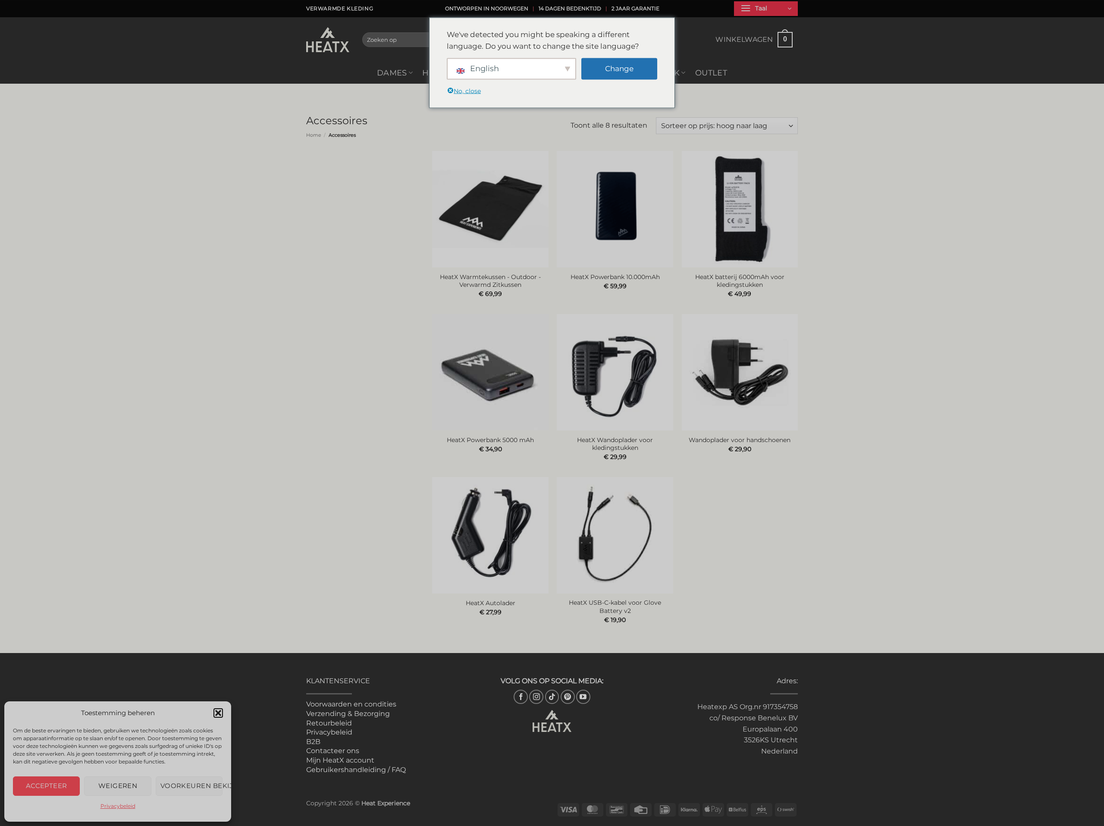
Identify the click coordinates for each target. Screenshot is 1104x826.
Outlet (711, 72)
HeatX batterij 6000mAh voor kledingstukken (739, 281)
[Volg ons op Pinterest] (568, 697)
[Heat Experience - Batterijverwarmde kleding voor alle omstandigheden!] (327, 40)
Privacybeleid (117, 806)
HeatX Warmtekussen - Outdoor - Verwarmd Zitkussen (490, 281)
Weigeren (118, 786)
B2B (313, 742)
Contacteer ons (332, 751)
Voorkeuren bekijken (191, 786)
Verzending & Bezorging (348, 714)
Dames (392, 72)
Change (619, 68)
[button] (218, 713)
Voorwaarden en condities (351, 704)
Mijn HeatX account (340, 760)
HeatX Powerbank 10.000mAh (615, 277)
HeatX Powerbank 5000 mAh (490, 440)
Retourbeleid (329, 723)
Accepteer (46, 786)
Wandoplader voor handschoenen (739, 440)
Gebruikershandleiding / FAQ (356, 770)
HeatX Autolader (490, 603)
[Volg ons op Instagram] (536, 697)
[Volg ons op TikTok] (552, 697)
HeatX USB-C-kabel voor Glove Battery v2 (615, 607)
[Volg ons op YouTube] (583, 697)
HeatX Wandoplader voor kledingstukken (615, 444)
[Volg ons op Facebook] (521, 697)
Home (313, 135)
